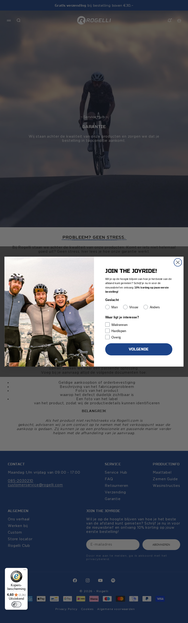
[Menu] (25, 571)
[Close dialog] (178, 262)
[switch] (16, 604)
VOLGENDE (139, 349)
